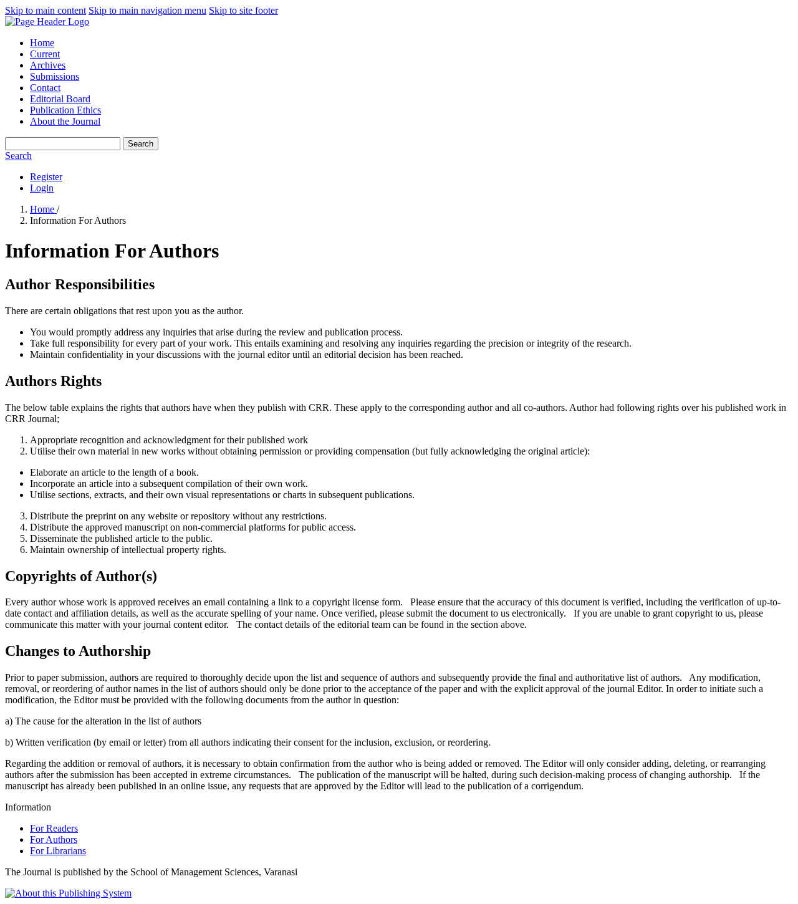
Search (140, 143)
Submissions (54, 76)
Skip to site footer (243, 10)
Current (45, 54)
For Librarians (58, 850)
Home (42, 42)
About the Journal (65, 121)
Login (42, 188)
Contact (45, 87)
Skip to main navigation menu (147, 10)
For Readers (54, 828)
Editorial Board (60, 99)
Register (46, 176)
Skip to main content (45, 10)
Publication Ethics (65, 110)
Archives (47, 65)
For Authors (53, 839)
